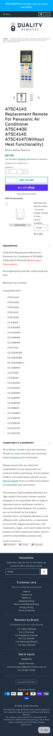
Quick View (20, 225)
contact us (16, 457)
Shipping (22, 159)
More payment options (26, 194)
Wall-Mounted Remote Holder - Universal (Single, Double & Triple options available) (41, 212)
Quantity (9, 167)
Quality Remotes (31, 705)
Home (5, 39)
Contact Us (26, 659)
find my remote (11, 481)
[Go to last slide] (14, 97)
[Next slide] (39, 97)
